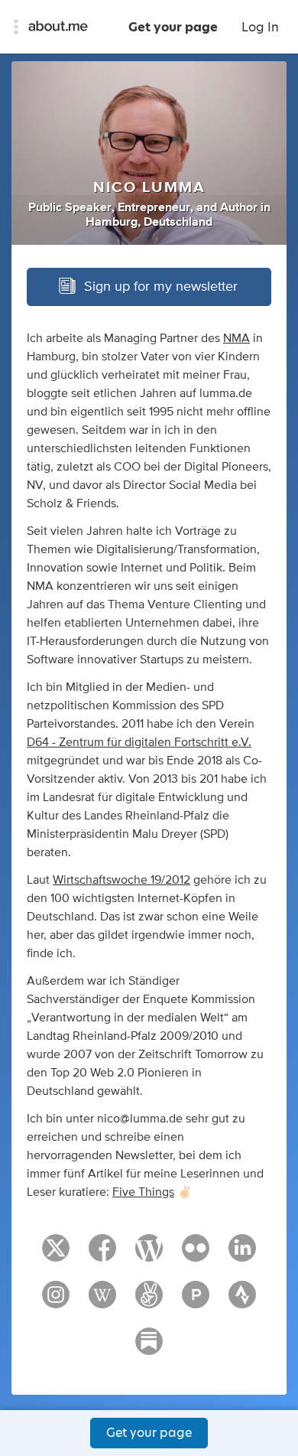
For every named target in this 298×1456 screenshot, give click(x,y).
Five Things (143, 1192)
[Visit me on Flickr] (195, 1254)
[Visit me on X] (56, 1254)
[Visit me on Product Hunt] (195, 1301)
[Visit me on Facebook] (102, 1254)
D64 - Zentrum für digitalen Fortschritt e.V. (139, 742)
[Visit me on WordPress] (149, 1254)
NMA (236, 338)
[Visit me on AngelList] (149, 1301)
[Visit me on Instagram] (56, 1301)
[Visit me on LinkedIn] (242, 1254)
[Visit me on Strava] (242, 1301)
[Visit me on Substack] (149, 1348)
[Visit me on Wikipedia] (102, 1301)
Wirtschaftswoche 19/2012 (121, 880)
